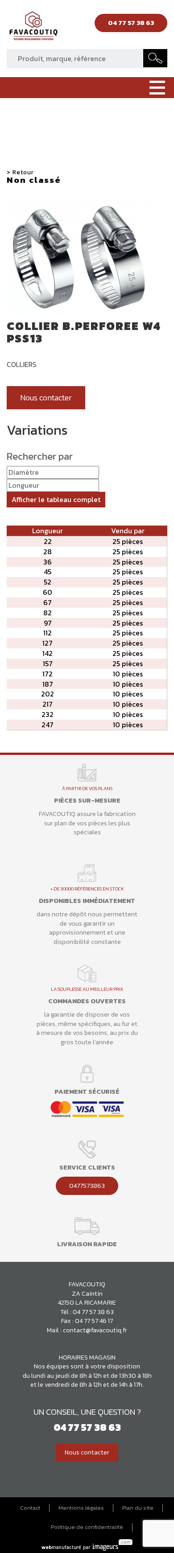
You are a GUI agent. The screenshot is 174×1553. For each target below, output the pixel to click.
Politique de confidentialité (87, 1527)
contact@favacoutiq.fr (95, 1330)
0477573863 (87, 1185)
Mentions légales (81, 1508)
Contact (30, 1508)
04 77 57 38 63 (93, 1312)
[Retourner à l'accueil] (33, 28)
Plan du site (137, 1508)
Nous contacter (46, 398)
